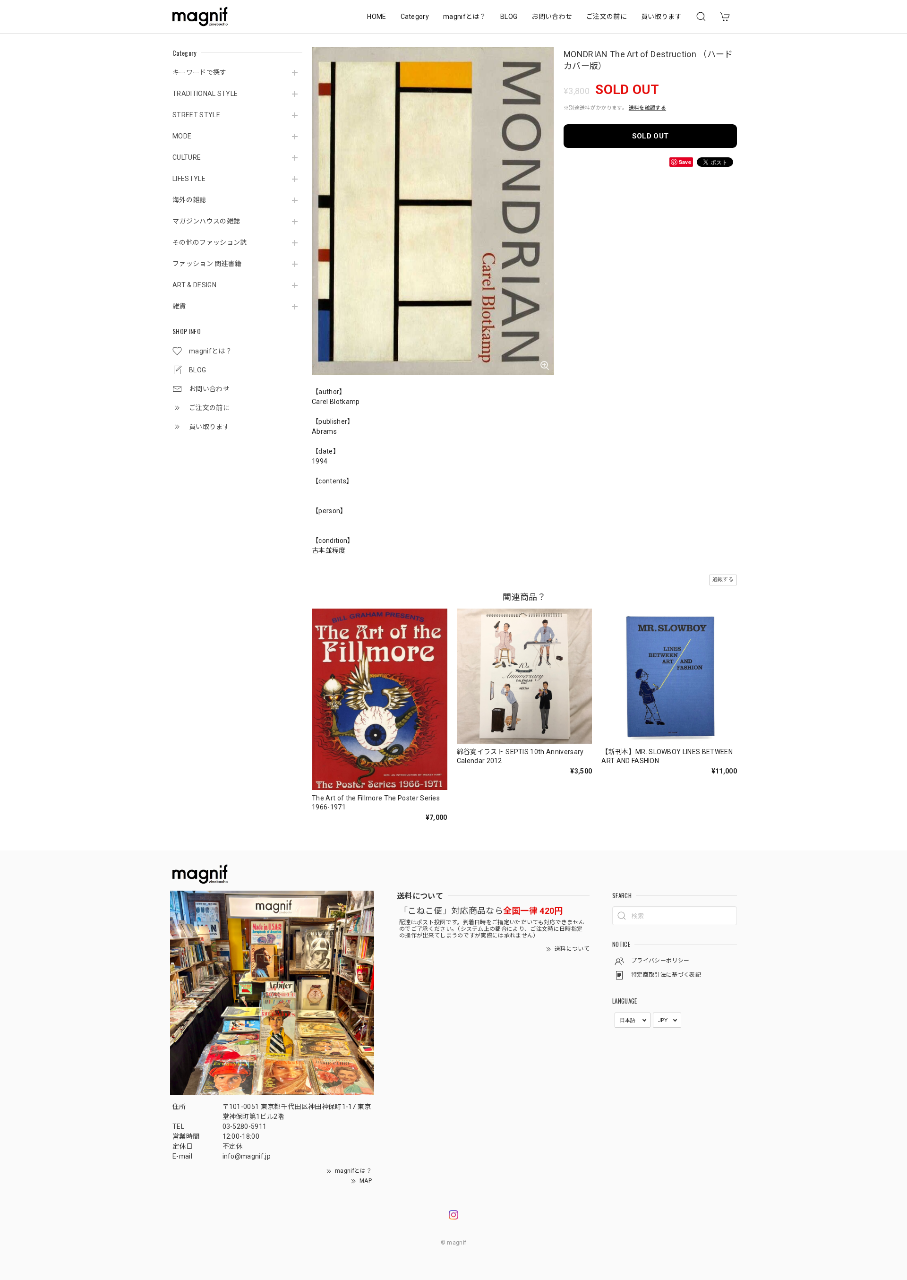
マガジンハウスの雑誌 (206, 221)
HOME (376, 16)
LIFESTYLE (188, 178)
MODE (181, 136)
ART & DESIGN (194, 285)
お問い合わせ (551, 16)
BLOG (508, 16)
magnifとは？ (464, 16)
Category (415, 16)
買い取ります (661, 16)
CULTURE (186, 157)
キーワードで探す (199, 72)
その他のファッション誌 (209, 242)
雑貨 (179, 306)
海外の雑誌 (189, 200)
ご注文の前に (606, 16)
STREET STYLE (196, 115)
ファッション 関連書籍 (207, 263)
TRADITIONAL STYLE (205, 93)
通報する (723, 579)
